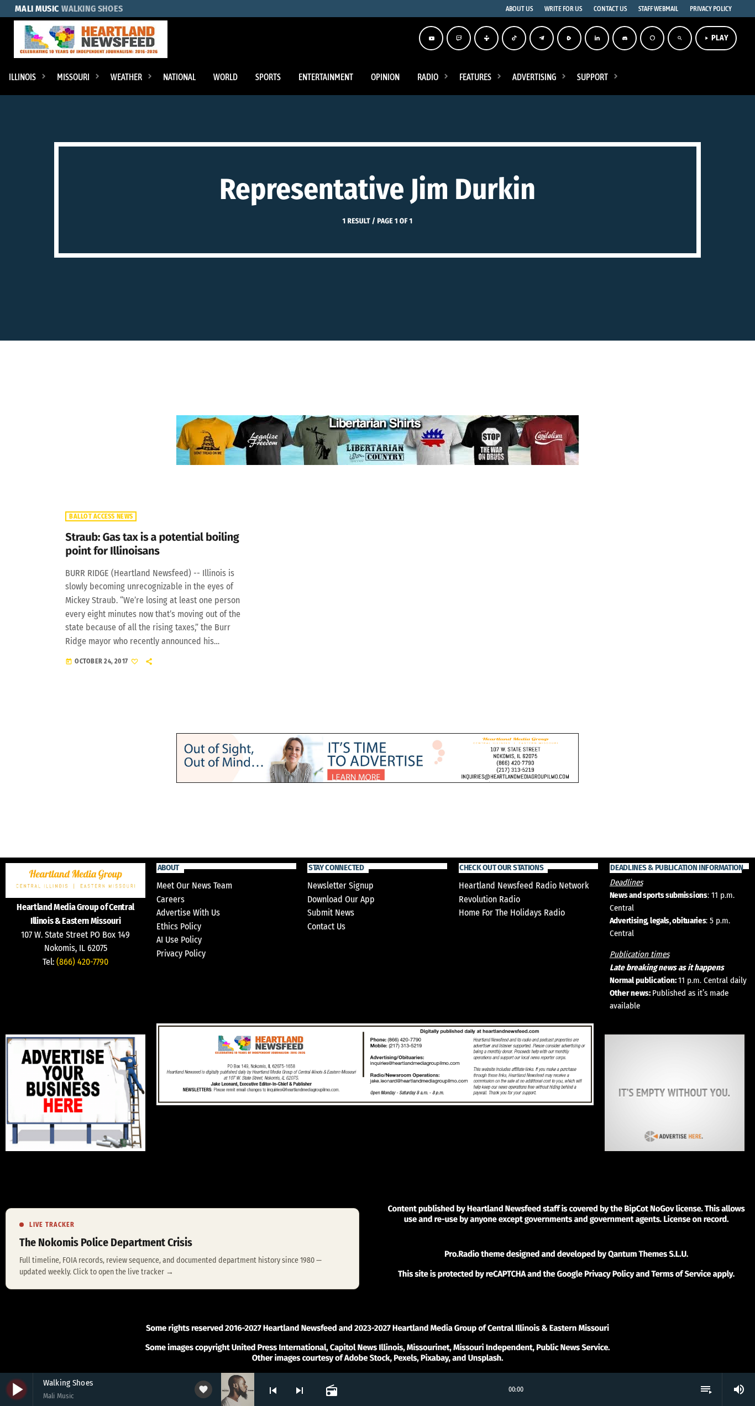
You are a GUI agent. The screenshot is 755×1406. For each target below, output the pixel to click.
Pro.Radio (461, 1254)
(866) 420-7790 (82, 962)
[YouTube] (431, 38)
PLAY (716, 38)
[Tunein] (486, 38)
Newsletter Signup (340, 885)
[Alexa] (652, 38)
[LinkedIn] (597, 38)
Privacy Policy (181, 953)
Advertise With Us (188, 912)
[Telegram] (541, 38)
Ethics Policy (178, 926)
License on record (695, 1219)
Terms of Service (681, 1274)
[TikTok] (514, 38)
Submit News (330, 912)
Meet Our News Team (194, 885)
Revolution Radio (489, 899)
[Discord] (624, 38)
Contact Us (326, 926)
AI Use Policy (179, 939)
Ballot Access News (101, 516)
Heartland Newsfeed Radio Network (524, 885)
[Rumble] (569, 38)
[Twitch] (459, 38)
